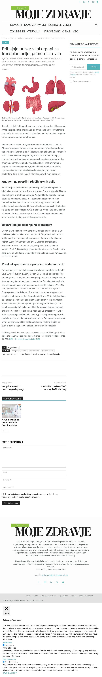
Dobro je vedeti (60, 25)
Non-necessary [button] (9, 659)
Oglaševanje (63, 596)
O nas (66, 31)
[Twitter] (93, 2)
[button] (96, 25)
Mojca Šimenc (13, 348)
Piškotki (73, 596)
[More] (72, 370)
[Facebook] (80, 2)
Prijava (93, 67)
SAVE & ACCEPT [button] (10, 673)
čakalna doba (34, 351)
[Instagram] (84, 2)
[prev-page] (3, 430)
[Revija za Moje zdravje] (51, 12)
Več (75, 31)
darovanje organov (10, 354)
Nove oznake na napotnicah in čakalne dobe (10, 422)
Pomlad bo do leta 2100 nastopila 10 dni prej (53, 388)
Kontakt (35, 596)
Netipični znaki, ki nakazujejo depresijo (13, 388)
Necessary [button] (7, 642)
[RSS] (89, 2)
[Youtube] (97, 2)
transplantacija (54, 354)
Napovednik (51, 31)
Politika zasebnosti (86, 596)
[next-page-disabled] (7, 430)
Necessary (9, 645)
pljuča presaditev (39, 354)
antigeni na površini (19, 351)
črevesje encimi (47, 351)
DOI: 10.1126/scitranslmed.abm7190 (24, 339)
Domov (4, 38)
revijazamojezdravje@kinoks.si (55, 575)
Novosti (16, 25)
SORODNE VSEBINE (12, 398)
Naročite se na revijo (48, 596)
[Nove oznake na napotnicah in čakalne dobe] (11, 411)
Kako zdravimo (35, 25)
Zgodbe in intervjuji (25, 31)
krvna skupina (25, 354)
